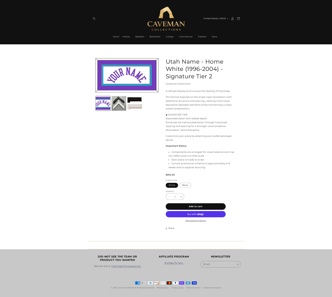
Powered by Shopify (145, 288)
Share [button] (171, 228)
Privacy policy (178, 288)
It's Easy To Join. (174, 263)
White (172, 185)
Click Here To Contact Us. (126, 266)
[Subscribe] (238, 264)
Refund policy (163, 288)
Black (185, 185)
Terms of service (193, 288)
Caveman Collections (127, 288)
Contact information (212, 288)
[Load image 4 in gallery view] (134, 103)
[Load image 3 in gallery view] (119, 103)
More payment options (195, 221)
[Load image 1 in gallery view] (103, 103)
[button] (94, 19)
